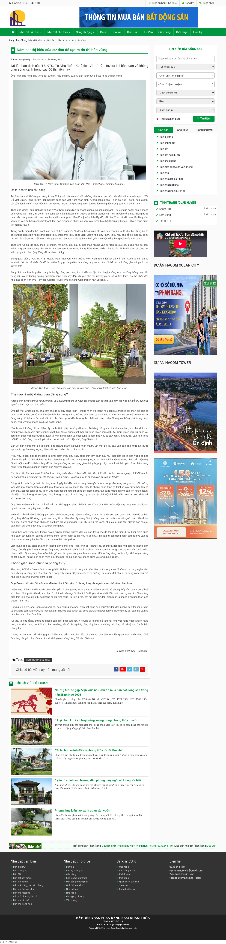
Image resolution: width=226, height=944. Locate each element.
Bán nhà (164, 172)
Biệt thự (70, 867)
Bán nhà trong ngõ (22, 904)
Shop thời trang (127, 889)
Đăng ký (189, 3)
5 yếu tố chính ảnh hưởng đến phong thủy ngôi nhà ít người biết (98, 780)
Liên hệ (197, 32)
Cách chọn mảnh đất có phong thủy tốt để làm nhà (89, 750)
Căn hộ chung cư (74, 870)
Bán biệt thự (166, 136)
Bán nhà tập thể (21, 900)
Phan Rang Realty (22, 59)
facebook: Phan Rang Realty (185, 877)
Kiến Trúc (132, 32)
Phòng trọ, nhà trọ (75, 896)
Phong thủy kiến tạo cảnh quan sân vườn (83, 810)
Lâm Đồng (165, 214)
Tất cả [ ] (165, 220)
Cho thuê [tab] (182, 130)
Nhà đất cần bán (29, 32)
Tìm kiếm (205, 118)
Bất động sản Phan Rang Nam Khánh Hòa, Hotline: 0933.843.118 (93, 845)
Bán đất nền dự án (170, 154)
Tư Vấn (148, 32)
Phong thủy (26, 40)
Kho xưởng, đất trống (76, 878)
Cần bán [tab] (163, 130)
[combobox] (185, 75)
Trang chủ (14, 40)
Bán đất (164, 148)
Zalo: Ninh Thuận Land (182, 874)
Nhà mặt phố (72, 889)
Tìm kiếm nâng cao (169, 118)
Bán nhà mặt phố (169, 184)
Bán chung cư (167, 142)
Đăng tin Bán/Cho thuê (164, 3)
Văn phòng (71, 900)
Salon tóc (124, 885)
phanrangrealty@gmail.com (187, 870)
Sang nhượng (84, 32)
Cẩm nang (164, 32)
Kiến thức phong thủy (38, 660)
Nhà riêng (71, 892)
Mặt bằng (124, 878)
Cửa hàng (71, 874)
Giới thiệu (182, 32)
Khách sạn (124, 874)
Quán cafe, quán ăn (129, 881)
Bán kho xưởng (168, 160)
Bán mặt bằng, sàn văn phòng (176, 166)
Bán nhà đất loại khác (171, 178)
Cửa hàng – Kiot (127, 870)
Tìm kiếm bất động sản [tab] (185, 49)
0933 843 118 (177, 866)
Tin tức (117, 32)
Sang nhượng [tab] (205, 130)
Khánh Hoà (165, 208)
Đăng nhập (208, 3)
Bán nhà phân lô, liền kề (172, 190)
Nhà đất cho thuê (57, 32)
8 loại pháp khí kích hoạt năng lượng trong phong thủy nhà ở (95, 720)
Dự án (103, 32)
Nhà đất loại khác (75, 885)
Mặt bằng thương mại (77, 881)
